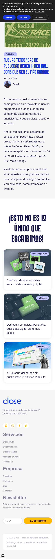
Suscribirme (38, 520)
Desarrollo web (10, 446)
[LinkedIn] (6, 425)
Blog (5, 486)
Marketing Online (39, 253)
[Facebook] (19, 425)
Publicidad (10, 54)
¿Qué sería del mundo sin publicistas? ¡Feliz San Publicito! (26, 375)
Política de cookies (26, 542)
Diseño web (8, 441)
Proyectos (8, 481)
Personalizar (40, 17)
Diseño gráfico (10, 451)
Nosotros (7, 476)
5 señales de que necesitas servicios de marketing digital (24, 282)
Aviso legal (11, 542)
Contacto (7, 490)
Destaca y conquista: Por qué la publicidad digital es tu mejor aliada (26, 328)
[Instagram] (12, 425)
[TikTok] (26, 425)
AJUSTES (39, 11)
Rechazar (24, 17)
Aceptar (9, 17)
